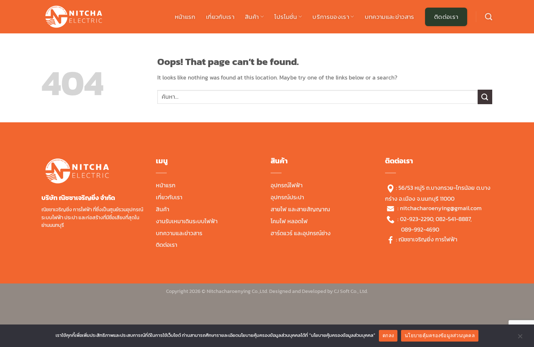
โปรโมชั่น (285, 16)
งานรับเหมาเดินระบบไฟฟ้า (187, 221)
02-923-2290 (416, 219)
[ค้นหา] (488, 17)
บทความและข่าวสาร (389, 16)
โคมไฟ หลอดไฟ (289, 221)
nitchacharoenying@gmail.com (441, 208)
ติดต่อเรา (446, 16)
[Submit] (485, 97)
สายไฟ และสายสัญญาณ (300, 209)
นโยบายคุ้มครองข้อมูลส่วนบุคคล (440, 335)
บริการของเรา (330, 16)
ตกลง (388, 335)
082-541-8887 (453, 219)
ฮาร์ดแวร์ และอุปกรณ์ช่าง (301, 233)
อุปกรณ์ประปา (287, 197)
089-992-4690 (420, 229)
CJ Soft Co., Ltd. (351, 291)
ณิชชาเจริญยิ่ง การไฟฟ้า (428, 239)
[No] (520, 338)
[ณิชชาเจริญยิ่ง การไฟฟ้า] (78, 16)
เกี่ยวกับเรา (220, 16)
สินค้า (252, 16)
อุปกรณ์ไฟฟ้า (287, 185)
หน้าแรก (185, 16)
